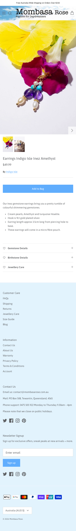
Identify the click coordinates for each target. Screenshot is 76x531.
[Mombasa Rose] (42, 13)
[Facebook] (11, 421)
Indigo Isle (11, 171)
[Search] (12, 13)
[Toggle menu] (4, 13)
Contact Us (9, 345)
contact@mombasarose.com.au (31, 392)
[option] (38, 77)
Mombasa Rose (16, 519)
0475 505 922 (26, 405)
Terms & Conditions (13, 366)
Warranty (8, 355)
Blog (5, 324)
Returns (7, 308)
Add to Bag (38, 188)
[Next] (72, 130)
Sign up (11, 462)
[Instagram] (18, 421)
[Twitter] (5, 421)
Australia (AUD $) (14, 510)
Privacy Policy (10, 360)
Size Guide (8, 319)
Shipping (8, 303)
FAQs (5, 298)
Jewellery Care (11, 314)
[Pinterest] (24, 421)
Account (7, 371)
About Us (8, 350)
